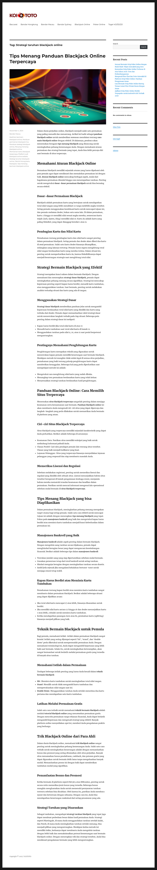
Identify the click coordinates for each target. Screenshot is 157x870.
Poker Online (99, 24)
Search (115, 44)
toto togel (116, 139)
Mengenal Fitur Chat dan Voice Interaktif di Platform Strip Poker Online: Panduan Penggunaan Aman (130, 79)
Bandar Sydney (64, 24)
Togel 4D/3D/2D (115, 24)
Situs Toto (116, 127)
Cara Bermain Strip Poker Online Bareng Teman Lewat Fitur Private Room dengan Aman (130, 86)
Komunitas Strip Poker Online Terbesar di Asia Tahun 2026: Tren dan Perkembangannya (130, 71)
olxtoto (115, 151)
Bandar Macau (47, 24)
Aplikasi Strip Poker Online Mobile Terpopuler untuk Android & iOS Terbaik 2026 (129, 93)
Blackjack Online (82, 24)
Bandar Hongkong (29, 24)
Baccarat (13, 24)
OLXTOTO (27, 856)
